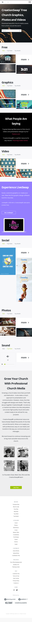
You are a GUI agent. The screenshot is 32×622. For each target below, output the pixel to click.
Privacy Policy (16, 580)
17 (7, 360)
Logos (16, 544)
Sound (16, 539)
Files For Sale (16, 506)
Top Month (17, 50)
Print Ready (16, 537)
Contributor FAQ (16, 555)
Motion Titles (16, 532)
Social (16, 523)
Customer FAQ (16, 573)
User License (16, 578)
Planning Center (16, 567)
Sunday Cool (16, 564)
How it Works (16, 551)
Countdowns (16, 534)
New (3, 50)
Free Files (16, 509)
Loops (16, 530)
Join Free (16, 487)
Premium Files (16, 504)
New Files (16, 511)
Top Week (9, 50)
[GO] (20, 30)
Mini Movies (16, 527)
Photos (16, 525)
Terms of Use (16, 576)
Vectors (16, 541)
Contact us (16, 583)
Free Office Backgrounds (16, 562)
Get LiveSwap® (8, 212)
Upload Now (16, 553)
